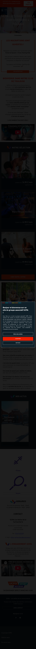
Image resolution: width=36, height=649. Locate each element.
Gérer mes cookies (18, 334)
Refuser (18, 342)
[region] (18, 324)
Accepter (18, 338)
